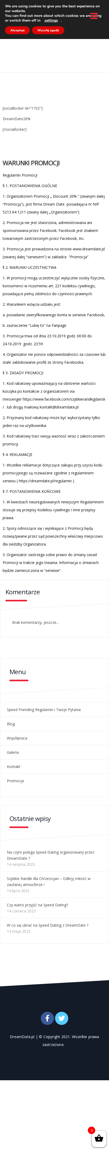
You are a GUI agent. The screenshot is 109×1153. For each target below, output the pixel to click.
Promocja (15, 780)
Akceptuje (17, 30)
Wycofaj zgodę (48, 30)
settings (51, 20)
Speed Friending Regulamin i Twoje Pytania (44, 709)
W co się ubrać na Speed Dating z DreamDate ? (47, 925)
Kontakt (13, 766)
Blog (11, 723)
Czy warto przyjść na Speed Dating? (37, 904)
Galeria (13, 752)
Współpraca (17, 738)
